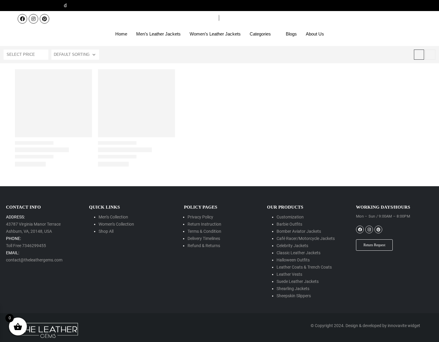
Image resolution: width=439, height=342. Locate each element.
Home (121, 33)
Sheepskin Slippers (294, 295)
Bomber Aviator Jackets (299, 231)
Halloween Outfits (293, 260)
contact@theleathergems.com (34, 260)
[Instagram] (33, 19)
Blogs (291, 33)
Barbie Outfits (289, 224)
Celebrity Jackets (292, 245)
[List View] (430, 55)
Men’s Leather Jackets (158, 33)
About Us (315, 33)
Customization (290, 217)
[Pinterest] (44, 19)
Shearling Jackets (293, 288)
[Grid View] (419, 55)
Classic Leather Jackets (298, 252)
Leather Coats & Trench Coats (304, 267)
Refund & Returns (204, 245)
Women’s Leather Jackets (215, 33)
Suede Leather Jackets (298, 281)
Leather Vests (289, 274)
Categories (260, 33)
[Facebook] (22, 19)
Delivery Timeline (203, 238)
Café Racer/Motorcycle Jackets (306, 238)
